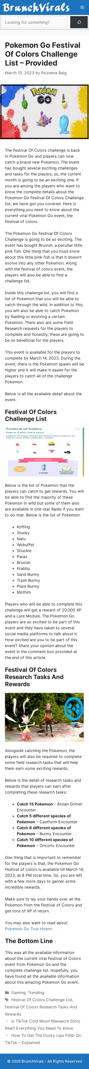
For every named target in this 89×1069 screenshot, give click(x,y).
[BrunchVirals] (35, 7)
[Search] (79, 22)
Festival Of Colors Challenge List (41, 999)
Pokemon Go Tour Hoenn (28, 928)
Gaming (18, 992)
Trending (36, 992)
